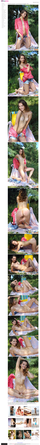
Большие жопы (3, 4)
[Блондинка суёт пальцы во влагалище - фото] (27, 434)
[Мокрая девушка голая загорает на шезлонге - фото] (27, 411)
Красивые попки (4, 15)
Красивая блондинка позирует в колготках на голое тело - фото (11, 428)
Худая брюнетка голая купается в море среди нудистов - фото (35, 416)
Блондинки (3, 3)
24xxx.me (38, 2)
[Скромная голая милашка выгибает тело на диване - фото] (19, 411)
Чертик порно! (3, 26)
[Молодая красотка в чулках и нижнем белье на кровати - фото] (12, 411)
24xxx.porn (18, 442)
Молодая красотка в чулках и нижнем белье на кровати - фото (11, 416)
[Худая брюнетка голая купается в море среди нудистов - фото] (35, 411)
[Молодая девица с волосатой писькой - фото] (19, 434)
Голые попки (3, 13)
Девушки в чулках (4, 14)
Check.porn (21, 442)
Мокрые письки (3, 17)
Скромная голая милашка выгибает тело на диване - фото (19, 416)
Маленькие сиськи (4, 16)
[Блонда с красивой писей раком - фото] (27, 422)
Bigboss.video (34, 2)
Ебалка (2, 27)
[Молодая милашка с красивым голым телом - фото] (35, 422)
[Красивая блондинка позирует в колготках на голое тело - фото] (12, 422)
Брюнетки (3, 6)
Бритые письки (3, 5)
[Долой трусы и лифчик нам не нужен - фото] (35, 434)
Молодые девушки (4, 18)
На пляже (3, 19)
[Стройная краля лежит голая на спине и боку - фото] (19, 422)
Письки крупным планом (4, 23)
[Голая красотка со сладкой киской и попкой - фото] (12, 434)
